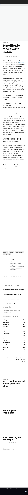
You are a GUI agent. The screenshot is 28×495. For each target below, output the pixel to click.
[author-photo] (4, 389)
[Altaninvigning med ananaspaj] (14, 426)
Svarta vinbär (6, 254)
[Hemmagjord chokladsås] (14, 400)
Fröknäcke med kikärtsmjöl (11, 299)
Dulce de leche (19, 252)
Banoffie (5, 252)
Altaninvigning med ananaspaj (12, 438)
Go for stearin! (7, 358)
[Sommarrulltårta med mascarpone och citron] (14, 370)
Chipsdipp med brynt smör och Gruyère (20, 359)
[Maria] (3, 56)
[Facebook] (8, 279)
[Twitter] (12, 279)
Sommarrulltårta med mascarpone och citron (14, 383)
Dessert (12, 252)
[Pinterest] (15, 279)
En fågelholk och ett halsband (12, 294)
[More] (22, 279)
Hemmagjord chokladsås (9, 411)
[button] (2, 2)
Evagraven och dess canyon (11, 311)
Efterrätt (5, 42)
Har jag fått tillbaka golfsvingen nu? (13, 289)
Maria (6, 56)
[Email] (19, 279)
